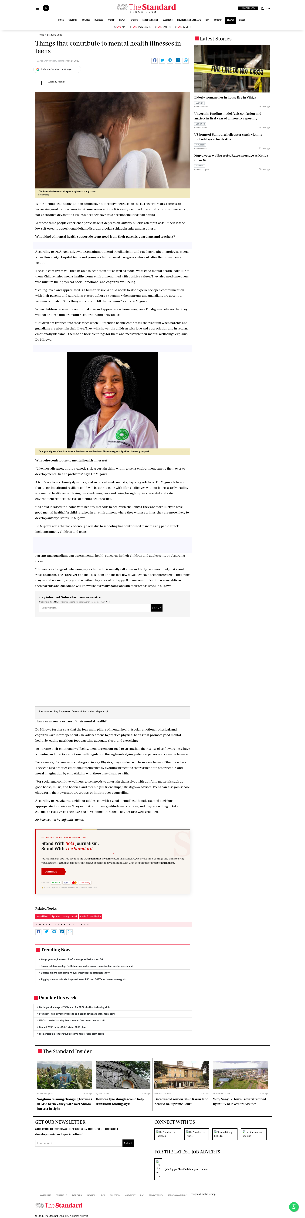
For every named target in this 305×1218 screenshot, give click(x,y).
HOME (61, 20)
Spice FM (164, 27)
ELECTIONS (168, 20)
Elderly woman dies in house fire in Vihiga (225, 97)
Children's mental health (90, 916)
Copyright (130, 1196)
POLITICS (86, 20)
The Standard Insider (67, 1051)
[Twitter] (198, 1134)
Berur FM (184, 27)
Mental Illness (42, 916)
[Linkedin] (226, 1134)
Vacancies (91, 1196)
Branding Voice (54, 35)
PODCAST (218, 20)
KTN (207, 20)
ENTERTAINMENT (150, 20)
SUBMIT (128, 1143)
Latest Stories (216, 38)
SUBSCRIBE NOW (248, 8)
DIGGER (242, 20)
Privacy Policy (105, 602)
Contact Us (61, 1196)
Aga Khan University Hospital (64, 916)
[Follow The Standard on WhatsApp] (294, 1207)
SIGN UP (156, 608)
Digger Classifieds (179, 1169)
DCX (103, 1196)
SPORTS (134, 20)
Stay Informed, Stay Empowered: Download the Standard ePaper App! (73, 711)
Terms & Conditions (85, 602)
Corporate (45, 1196)
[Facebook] (169, 1134)
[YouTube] (255, 1134)
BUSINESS (99, 20)
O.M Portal (115, 1196)
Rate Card (77, 1196)
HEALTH (122, 20)
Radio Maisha (141, 27)
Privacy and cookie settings (203, 1194)
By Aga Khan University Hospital (51, 61)
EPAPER (230, 20)
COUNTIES (72, 20)
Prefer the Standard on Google (56, 69)
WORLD (111, 20)
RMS (142, 1196)
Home (41, 35)
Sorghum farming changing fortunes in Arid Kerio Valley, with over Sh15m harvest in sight (64, 1103)
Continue (53, 871)
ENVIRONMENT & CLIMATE (189, 20)
